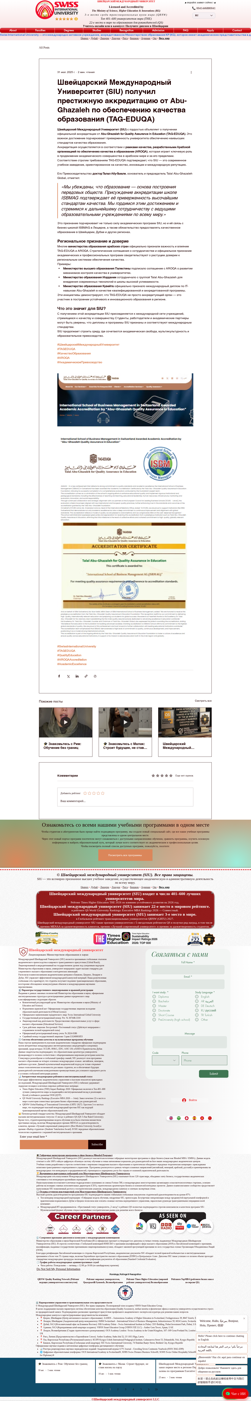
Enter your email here (32, 1136)
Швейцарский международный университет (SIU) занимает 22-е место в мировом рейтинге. (125, 906)
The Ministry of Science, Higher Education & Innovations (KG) (126, 10)
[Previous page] (102, 1389)
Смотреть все (203, 700)
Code (155, 1053)
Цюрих (84, 38)
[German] (186, 1118)
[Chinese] (209, 1118)
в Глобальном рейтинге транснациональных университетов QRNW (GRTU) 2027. (125, 918)
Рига (125, 38)
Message (190, 1033)
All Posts (44, 47)
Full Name (187, 962)
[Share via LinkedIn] (77, 676)
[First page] (94, 1389)
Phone (185, 1053)
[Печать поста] (95, 676)
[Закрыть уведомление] (244, 1318)
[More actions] (191, 72)
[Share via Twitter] (68, 676)
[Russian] (201, 1118)
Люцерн (104, 38)
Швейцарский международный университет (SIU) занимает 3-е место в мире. (124, 914)
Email (187, 976)
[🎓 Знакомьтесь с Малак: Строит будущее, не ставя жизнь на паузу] (125, 722)
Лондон (116, 38)
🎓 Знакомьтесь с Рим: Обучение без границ (62, 746)
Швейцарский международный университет (65, 950)
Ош (155, 38)
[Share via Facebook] (59, 676)
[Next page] (148, 1389)
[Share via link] (86, 676)
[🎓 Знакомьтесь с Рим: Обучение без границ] (65, 722)
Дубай (94, 38)
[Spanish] (193, 1118)
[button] (13, 30)
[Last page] (156, 1389)
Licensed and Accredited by (126, 6)
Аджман (145, 38)
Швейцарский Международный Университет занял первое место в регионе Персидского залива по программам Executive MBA (182, 746)
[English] (170, 1118)
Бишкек (134, 38)
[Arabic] (178, 1118)
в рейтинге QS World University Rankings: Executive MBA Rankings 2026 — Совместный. (124, 910)
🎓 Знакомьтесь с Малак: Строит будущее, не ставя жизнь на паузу (124, 746)
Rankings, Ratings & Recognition (125, 1274)
